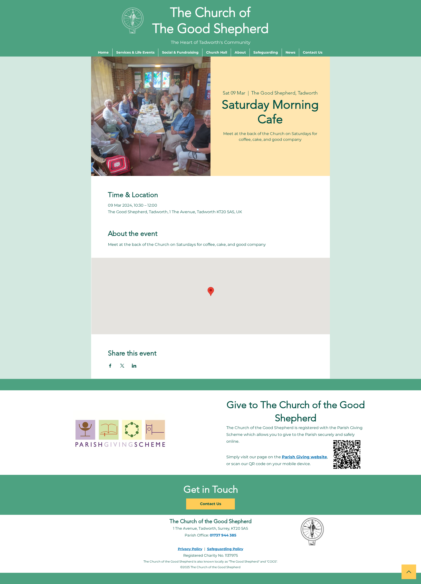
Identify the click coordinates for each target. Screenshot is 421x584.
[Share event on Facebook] (110, 366)
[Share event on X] (122, 366)
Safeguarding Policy (225, 549)
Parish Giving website (304, 457)
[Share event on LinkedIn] (134, 366)
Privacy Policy (190, 549)
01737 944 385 (223, 535)
